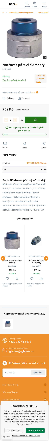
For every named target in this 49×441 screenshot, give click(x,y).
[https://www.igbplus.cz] (3, 12)
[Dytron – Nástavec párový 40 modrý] (12, 240)
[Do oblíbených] (7, 278)
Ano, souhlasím (35, 430)
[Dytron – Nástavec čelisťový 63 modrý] (36, 240)
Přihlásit (38, 373)
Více (33, 92)
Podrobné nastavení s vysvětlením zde (24, 436)
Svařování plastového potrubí (21, 13)
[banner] (13, 5)
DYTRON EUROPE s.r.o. (40, 78)
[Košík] (35, 5)
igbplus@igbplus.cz (21, 351)
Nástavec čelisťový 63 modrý (36, 261)
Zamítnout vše (14, 430)
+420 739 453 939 (20, 341)
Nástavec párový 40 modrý (12, 261)
